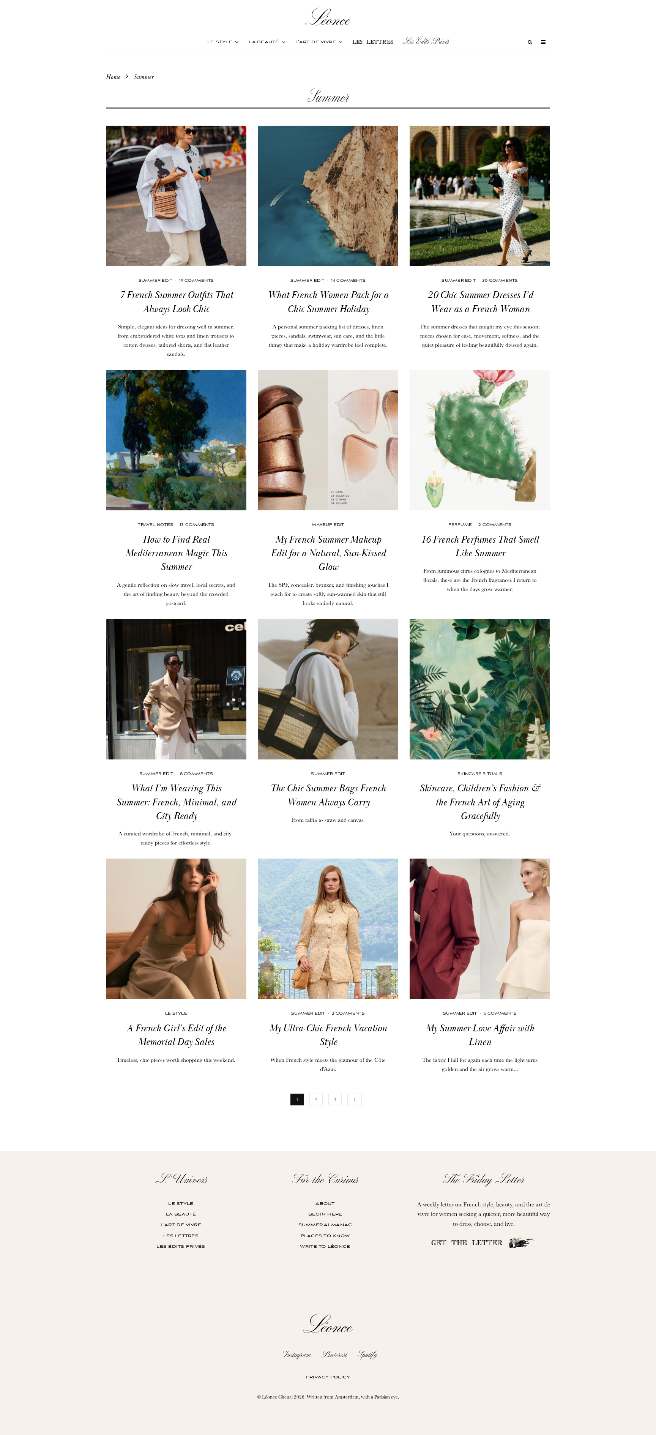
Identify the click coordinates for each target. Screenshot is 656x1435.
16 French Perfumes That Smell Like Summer (480, 547)
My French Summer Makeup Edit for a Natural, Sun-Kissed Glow (328, 554)
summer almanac (325, 1225)
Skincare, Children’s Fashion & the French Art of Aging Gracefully (479, 802)
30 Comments (500, 281)
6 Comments (500, 1014)
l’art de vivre (315, 42)
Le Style (176, 1014)
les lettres (372, 43)
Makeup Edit (328, 525)
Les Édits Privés (425, 41)
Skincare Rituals (479, 774)
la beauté (264, 42)
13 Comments (197, 525)
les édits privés (180, 1246)
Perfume (460, 525)
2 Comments (494, 525)
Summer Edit (155, 281)
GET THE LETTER (469, 1243)
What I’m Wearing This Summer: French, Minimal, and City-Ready (176, 802)
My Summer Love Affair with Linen (480, 1035)
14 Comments (348, 281)
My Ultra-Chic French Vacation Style (328, 1035)
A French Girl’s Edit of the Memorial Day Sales (176, 1035)
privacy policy (328, 1377)
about (324, 1203)
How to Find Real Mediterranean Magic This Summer (176, 554)
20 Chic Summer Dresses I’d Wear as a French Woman (480, 302)
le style (219, 42)
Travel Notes (155, 525)
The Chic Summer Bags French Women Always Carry (328, 795)
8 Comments (196, 774)
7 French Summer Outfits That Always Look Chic (176, 302)
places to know (325, 1236)
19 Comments (196, 281)
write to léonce (325, 1246)
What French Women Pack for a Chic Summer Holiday (328, 302)
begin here (325, 1214)
